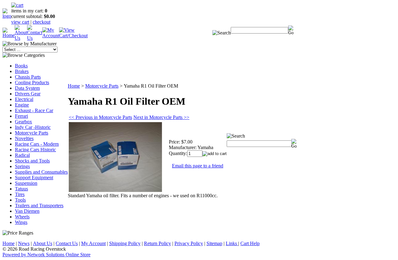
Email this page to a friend (197, 165)
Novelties (24, 138)
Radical (22, 155)
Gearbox (23, 121)
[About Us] (21, 38)
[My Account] (50, 35)
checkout (41, 22)
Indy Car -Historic (33, 127)
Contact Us (67, 243)
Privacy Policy (188, 243)
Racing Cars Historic (35, 149)
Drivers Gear (27, 93)
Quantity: (178, 153)
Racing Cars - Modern (37, 144)
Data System (27, 88)
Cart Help (250, 243)
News (24, 243)
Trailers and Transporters (39, 205)
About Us (42, 243)
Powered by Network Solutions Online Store (46, 254)
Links (232, 243)
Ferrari (21, 116)
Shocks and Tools (32, 160)
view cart (20, 22)
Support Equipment (34, 177)
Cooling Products (32, 82)
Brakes (22, 71)
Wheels (22, 216)
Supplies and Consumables (41, 172)
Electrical (24, 99)
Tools (20, 200)
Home (74, 86)
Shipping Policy (125, 243)
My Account (93, 243)
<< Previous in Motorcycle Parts (100, 117)
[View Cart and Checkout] (73, 35)
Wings (21, 222)
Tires (20, 194)
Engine (22, 104)
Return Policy (157, 243)
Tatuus (21, 188)
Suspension (26, 183)
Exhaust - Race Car (34, 110)
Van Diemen (27, 211)
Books (21, 65)
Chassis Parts (28, 77)
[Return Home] (6, 16)
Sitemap (214, 243)
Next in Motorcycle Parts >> (161, 117)
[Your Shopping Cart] (17, 5)
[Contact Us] (34, 38)
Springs (22, 166)
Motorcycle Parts (31, 132)
